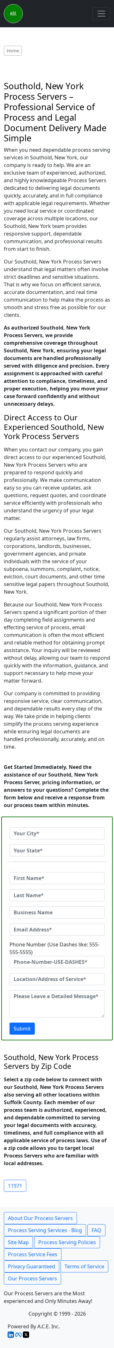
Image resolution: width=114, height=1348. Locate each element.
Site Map (18, 1242)
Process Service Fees (32, 1254)
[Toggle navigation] (101, 13)
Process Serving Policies (67, 1242)
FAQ (96, 1230)
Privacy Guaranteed (31, 1266)
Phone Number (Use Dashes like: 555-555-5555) (54, 948)
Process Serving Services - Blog (45, 1230)
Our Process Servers (32, 1278)
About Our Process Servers (40, 1218)
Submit (22, 1028)
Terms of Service (84, 1266)
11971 (15, 1185)
